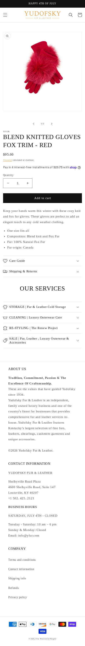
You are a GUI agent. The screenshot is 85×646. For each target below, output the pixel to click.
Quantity (8, 175)
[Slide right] (51, 123)
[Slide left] (33, 123)
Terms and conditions (22, 559)
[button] (5, 14)
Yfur (37, 639)
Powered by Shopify (48, 639)
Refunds (13, 588)
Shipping (7, 160)
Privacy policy (17, 597)
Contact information (21, 569)
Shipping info (17, 578)
